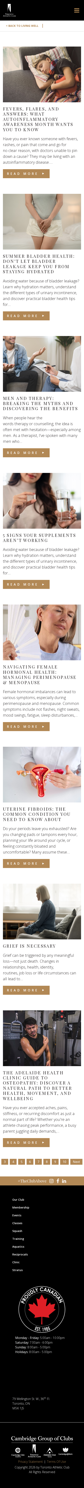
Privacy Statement (30, 1461)
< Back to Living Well (25, 25)
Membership (20, 1207)
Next (76, 1162)
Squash (17, 1231)
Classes (17, 1223)
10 (64, 1162)
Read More (22, 174)
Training (18, 1239)
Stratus (17, 1270)
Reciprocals (20, 1254)
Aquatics (18, 1246)
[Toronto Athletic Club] (9, 10)
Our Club (18, 1199)
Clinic (16, 1262)
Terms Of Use (56, 1461)
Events (16, 1215)
